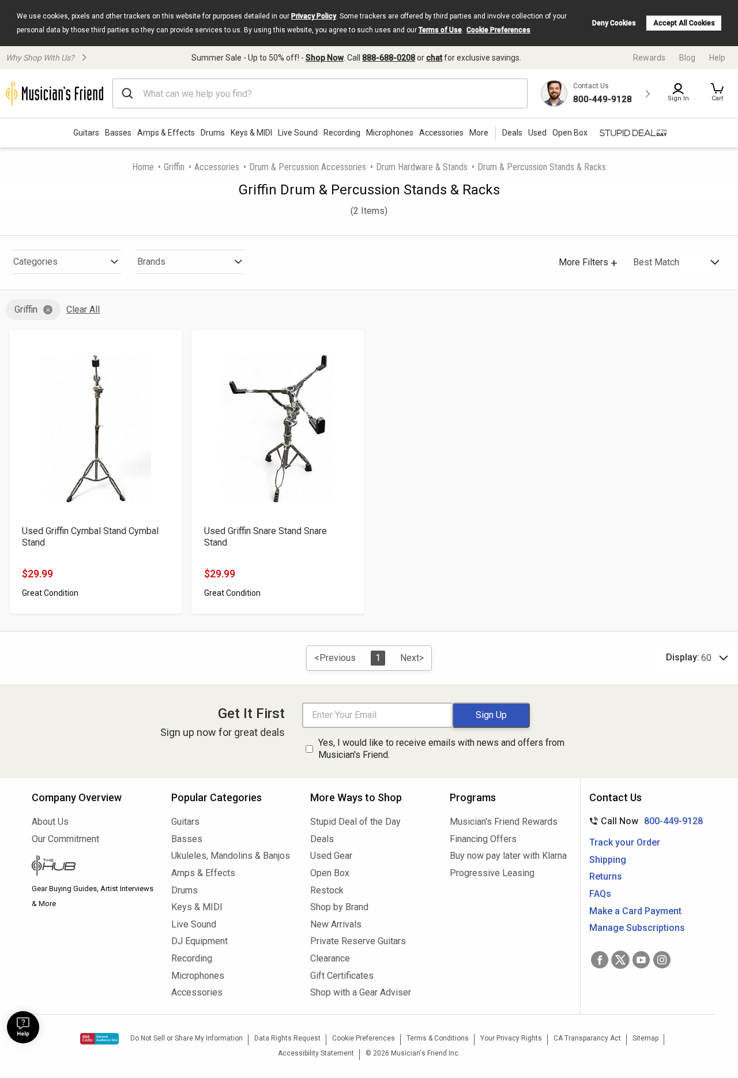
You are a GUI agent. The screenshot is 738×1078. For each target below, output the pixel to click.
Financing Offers (483, 838)
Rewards (649, 57)
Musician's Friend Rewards (504, 821)
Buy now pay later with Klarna (508, 855)
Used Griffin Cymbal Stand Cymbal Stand (90, 536)
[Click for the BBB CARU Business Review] (99, 1039)
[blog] (93, 866)
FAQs (600, 893)
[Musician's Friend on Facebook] (599, 959)
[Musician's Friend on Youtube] (641, 959)
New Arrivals (336, 924)
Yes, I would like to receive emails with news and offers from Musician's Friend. (441, 748)
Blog (687, 57)
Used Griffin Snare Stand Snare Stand (265, 536)
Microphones (389, 132)
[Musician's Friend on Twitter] (620, 959)
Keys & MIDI (251, 132)
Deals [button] (512, 132)
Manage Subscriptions (637, 927)
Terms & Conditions (437, 1038)
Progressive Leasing (492, 872)
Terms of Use (440, 30)
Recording (341, 132)
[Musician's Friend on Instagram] (662, 959)
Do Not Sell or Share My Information (186, 1038)
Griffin (174, 166)
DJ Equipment (199, 941)
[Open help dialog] (23, 1027)
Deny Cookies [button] (614, 23)
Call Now (644, 821)
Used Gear (331, 855)
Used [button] (537, 132)
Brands (151, 261)
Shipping (607, 859)
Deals (322, 838)
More (478, 132)
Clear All (83, 309)
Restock (327, 890)
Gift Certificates (342, 975)
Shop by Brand (339, 907)
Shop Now (325, 57)
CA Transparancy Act (587, 1038)
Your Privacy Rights (511, 1038)
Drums (213, 132)
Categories (35, 261)
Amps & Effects (166, 132)
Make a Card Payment (635, 911)
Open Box (329, 872)
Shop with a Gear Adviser (360, 992)
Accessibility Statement (316, 1053)
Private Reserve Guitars (358, 941)
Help (717, 57)
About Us (50, 821)
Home (143, 166)
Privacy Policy (313, 16)
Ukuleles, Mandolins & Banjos (230, 855)
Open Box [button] (570, 132)
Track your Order (624, 842)
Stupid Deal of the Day (355, 821)
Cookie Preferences (498, 30)
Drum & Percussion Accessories (307, 166)
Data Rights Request (287, 1038)
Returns (605, 876)
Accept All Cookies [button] (684, 23)
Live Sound (298, 132)
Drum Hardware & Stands (422, 166)
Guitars (86, 132)
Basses (118, 132)
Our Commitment (65, 838)
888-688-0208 (388, 57)
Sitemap (645, 1038)
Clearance (330, 958)
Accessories (441, 132)
